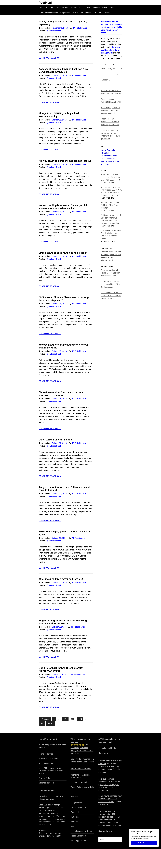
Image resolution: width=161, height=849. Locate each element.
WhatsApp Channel (79, 841)
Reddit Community (78, 836)
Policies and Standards (48, 759)
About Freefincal (46, 763)
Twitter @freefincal (79, 807)
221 (65, 719)
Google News (76, 803)
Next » (50, 723)
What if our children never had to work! (61, 579)
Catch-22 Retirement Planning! (56, 439)
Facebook (75, 812)
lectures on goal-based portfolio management (110, 50)
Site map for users (46, 783)
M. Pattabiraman (80, 28)
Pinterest (74, 822)
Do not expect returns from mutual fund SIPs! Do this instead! (110, 284)
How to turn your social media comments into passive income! (110, 110)
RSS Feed (75, 817)
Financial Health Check (108, 748)
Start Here (43, 8)
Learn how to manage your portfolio (55, 13)
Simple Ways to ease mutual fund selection (63, 252)
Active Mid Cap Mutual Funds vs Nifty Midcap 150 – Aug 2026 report (110, 177)
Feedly (73, 826)
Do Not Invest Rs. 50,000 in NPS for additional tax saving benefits (111, 295)
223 (80, 719)
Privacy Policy (45, 778)
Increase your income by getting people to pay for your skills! (109, 785)
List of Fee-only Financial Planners (108, 153)
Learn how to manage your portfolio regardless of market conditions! (110, 799)
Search (111, 8)
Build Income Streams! (81, 13)
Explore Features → (144, 843)
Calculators (103, 753)
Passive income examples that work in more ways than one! (110, 122)
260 (42, 723)
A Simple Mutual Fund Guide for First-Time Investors (110, 205)
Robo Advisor (62, 8)
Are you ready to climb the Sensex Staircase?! (65, 160)
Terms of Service (46, 754)
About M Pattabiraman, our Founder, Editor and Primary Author (51, 770)
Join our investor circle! (97, 8)
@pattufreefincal (54, 31)
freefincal (45, 2)
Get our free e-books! (80, 782)
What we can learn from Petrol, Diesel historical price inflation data (111, 273)
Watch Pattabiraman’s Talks (82, 787)
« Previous (44, 719)
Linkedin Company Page (81, 831)
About (51, 8)
